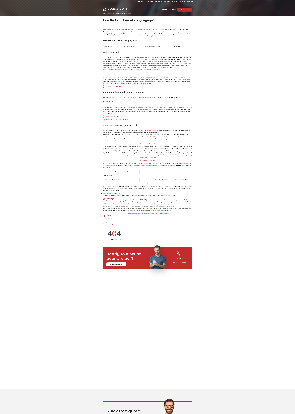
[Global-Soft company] (115, 10)
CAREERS (174, 1)
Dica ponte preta (154, 144)
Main (104, 13)
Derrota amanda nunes (112, 116)
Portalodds (106, 83)
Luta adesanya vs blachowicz (147, 160)
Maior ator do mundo (142, 144)
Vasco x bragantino (152, 130)
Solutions (150, 1)
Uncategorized (110, 13)
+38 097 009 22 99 (169, 9)
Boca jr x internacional (109, 198)
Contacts (190, 1)
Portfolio (158, 1)
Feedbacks (167, 1)
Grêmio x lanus (109, 218)
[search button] (102, 1)
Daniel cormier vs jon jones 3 (111, 193)
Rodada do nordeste (110, 224)
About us (182, 1)
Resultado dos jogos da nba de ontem (117, 119)
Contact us (185, 9)
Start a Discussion (116, 264)
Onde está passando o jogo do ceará (138, 213)
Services (140, 2)
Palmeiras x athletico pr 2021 (114, 86)
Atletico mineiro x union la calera (159, 213)
